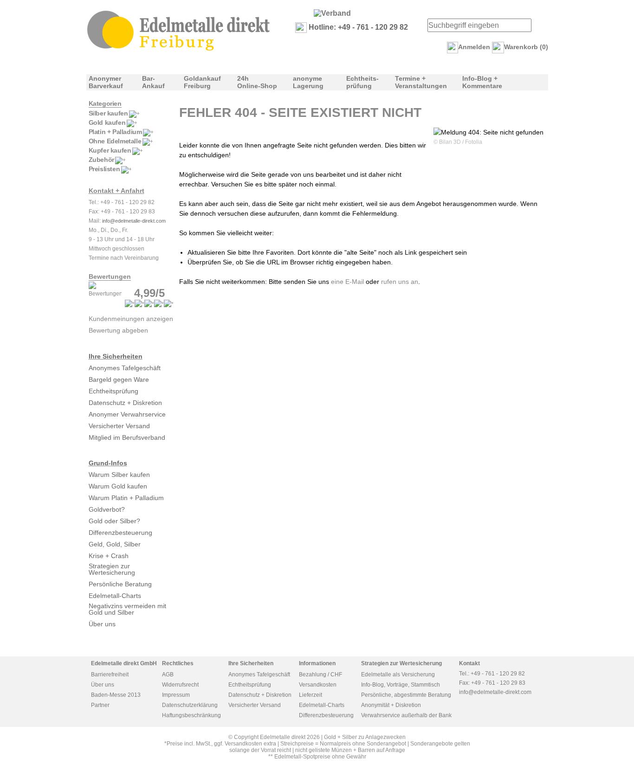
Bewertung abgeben (118, 330)
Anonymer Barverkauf (106, 82)
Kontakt (469, 663)
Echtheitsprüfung (113, 391)
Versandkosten (317, 684)
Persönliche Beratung (120, 584)
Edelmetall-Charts (115, 595)
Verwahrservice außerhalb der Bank (406, 715)
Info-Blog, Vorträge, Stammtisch (400, 684)
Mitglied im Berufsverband (127, 437)
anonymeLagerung (308, 82)
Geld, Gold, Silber (115, 544)
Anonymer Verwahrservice (127, 414)
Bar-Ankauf (153, 82)
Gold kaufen (107, 122)
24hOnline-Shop (257, 82)
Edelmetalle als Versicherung (398, 674)
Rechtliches (178, 663)
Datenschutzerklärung (190, 705)
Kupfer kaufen (110, 150)
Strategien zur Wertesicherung (112, 569)
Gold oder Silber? (114, 521)
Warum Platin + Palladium (126, 497)
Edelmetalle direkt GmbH (124, 663)
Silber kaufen (108, 113)
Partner (100, 705)
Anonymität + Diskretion (391, 705)
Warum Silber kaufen (119, 474)
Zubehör (101, 159)
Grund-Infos (108, 463)
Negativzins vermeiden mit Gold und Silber (127, 609)
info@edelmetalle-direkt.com (134, 221)
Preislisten (104, 169)
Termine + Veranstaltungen (421, 82)
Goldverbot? (107, 509)
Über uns (102, 624)
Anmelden (474, 47)
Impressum (176, 695)
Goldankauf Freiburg (202, 82)
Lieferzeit (310, 695)
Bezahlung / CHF (320, 674)
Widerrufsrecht (180, 684)
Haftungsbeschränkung (191, 715)
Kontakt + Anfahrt (116, 190)
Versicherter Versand (119, 426)
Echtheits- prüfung (362, 82)
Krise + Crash (109, 555)
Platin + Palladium (115, 131)
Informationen (317, 663)
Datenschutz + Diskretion (125, 402)
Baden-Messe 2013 (116, 695)
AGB (168, 674)
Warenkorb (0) (526, 47)
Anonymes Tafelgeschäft (125, 368)
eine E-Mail (347, 281)
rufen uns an (399, 281)
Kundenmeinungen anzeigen (131, 318)
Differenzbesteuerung (120, 532)
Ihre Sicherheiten (115, 356)
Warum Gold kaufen (118, 486)
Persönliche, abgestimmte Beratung (406, 695)
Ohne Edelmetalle (115, 141)
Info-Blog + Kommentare (482, 82)
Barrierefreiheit (110, 674)
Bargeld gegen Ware (119, 379)
